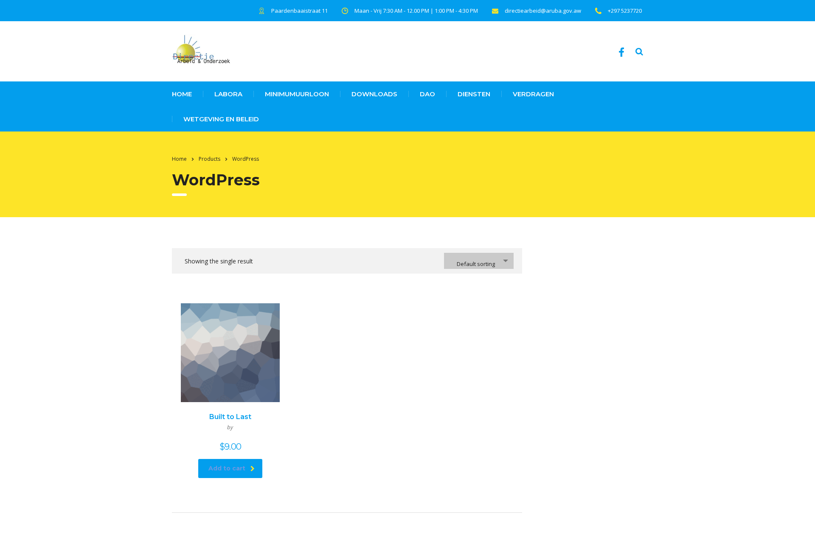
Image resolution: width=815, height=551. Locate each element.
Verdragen (533, 94)
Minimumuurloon (297, 94)
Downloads (374, 94)
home (182, 94)
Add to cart (226, 468)
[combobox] (479, 261)
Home (179, 158)
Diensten (474, 94)
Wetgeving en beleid (221, 119)
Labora (228, 94)
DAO (427, 94)
